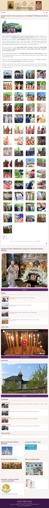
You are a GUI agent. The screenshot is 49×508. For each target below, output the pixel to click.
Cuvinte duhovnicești (5, 296)
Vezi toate (24, 289)
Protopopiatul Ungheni (6, 417)
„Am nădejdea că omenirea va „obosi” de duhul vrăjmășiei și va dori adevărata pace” (23, 312)
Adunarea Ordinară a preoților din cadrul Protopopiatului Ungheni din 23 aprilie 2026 (23, 418)
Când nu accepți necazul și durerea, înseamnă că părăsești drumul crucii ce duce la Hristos (24, 319)
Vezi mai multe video (24, 357)
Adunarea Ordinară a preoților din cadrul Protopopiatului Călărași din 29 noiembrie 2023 (24, 411)
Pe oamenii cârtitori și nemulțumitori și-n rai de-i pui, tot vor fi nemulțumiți (22, 297)
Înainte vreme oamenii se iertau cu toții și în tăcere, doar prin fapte (20, 305)
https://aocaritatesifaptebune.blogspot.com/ (10, 493)
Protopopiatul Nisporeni (6, 424)
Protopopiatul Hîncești (6, 402)
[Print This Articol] (46, 243)
